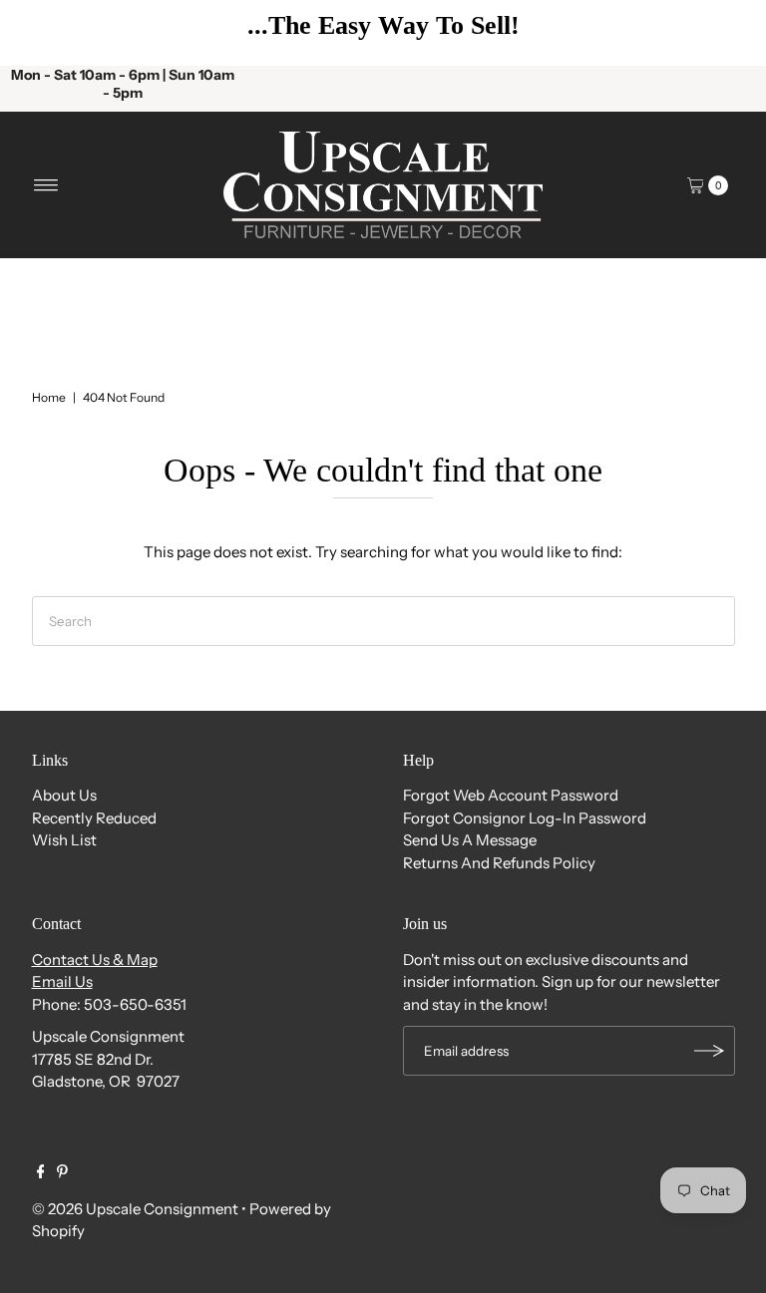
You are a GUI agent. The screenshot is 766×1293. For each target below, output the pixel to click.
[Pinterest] (62, 1173)
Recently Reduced (94, 817)
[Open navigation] (46, 185)
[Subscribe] (710, 1051)
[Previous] (45, 33)
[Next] (721, 33)
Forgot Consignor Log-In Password (524, 817)
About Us (64, 795)
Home (49, 397)
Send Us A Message (470, 839)
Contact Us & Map (95, 959)
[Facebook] (41, 1173)
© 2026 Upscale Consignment (135, 1208)
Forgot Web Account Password (510, 795)
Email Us (62, 981)
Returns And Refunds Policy (499, 862)
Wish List (64, 839)
